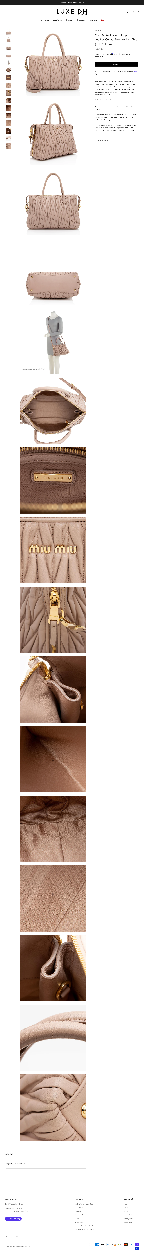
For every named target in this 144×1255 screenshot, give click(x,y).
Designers (69, 20)
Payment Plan (80, 1215)
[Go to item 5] (8, 62)
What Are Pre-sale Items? (85, 1229)
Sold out (116, 64)
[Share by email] (110, 99)
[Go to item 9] (8, 93)
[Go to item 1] (8, 32)
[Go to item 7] (8, 78)
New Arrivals (44, 20)
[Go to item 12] (8, 116)
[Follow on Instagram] (17, 1237)
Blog (125, 1204)
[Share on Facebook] (101, 99)
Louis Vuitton (57, 20)
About (126, 1207)
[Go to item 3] (8, 47)
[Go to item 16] (8, 146)
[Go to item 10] (8, 100)
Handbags (81, 20)
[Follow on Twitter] (12, 1237)
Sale (102, 20)
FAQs (77, 1218)
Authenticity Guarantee (84, 1204)
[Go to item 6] (8, 70)
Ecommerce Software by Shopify (22, 1246)
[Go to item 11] (8, 108)
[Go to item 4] (8, 55)
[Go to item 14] (8, 131)
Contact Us (79, 1207)
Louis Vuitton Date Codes (85, 1226)
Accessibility (79, 1222)
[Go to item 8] (8, 85)
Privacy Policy (129, 1218)
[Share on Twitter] (104, 99)
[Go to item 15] (8, 138)
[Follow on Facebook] (6, 1237)
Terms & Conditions (131, 1215)
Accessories (93, 20)
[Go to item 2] (8, 40)
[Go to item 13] (8, 123)
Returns (78, 1211)
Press (126, 1211)
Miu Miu (98, 30)
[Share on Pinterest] (107, 99)
